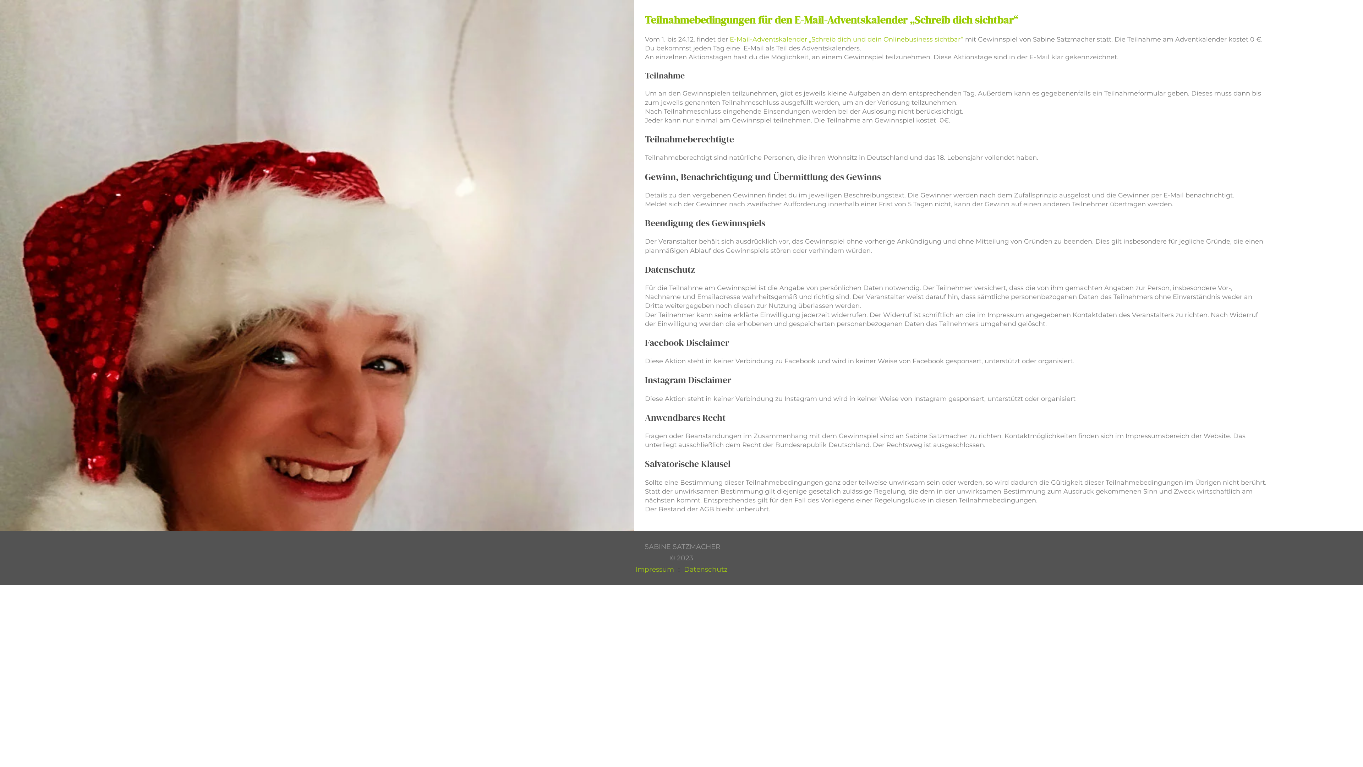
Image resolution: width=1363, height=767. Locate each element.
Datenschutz (706, 569)
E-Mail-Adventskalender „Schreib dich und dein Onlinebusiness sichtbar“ (845, 39)
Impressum (654, 569)
